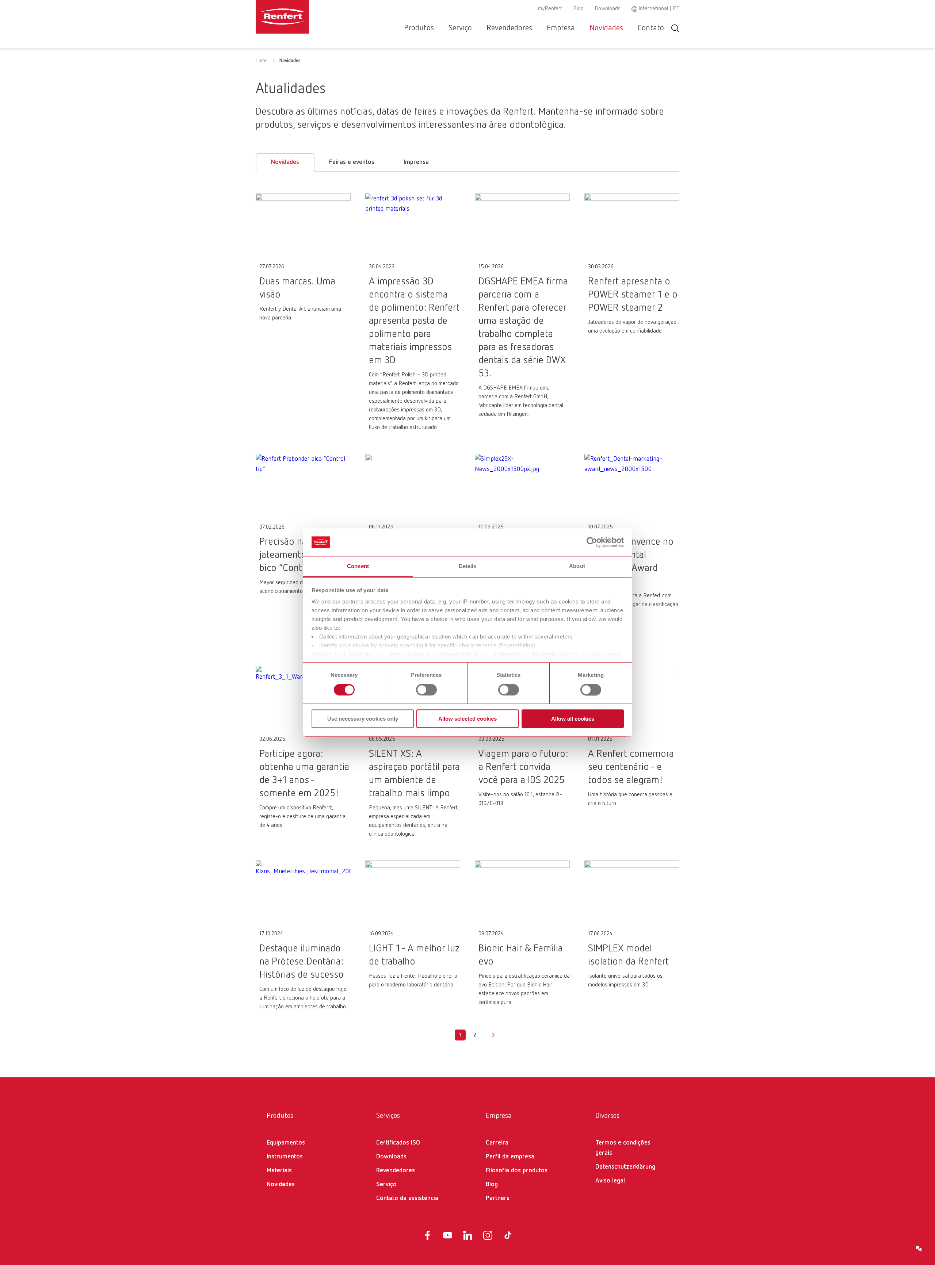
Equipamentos (286, 1142)
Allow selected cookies (467, 719)
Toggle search (675, 28)
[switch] (426, 689)
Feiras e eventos (351, 162)
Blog (578, 9)
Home (262, 60)
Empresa (561, 28)
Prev (441, 1035)
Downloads (608, 9)
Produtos (419, 28)
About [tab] (577, 566)
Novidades (606, 28)
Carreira (497, 1142)
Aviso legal (610, 1180)
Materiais (279, 1170)
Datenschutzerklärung (625, 1167)
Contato (651, 28)
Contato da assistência (407, 1198)
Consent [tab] (358, 566)
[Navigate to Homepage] (305, 17)
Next (493, 1035)
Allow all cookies (572, 719)
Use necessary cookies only (362, 719)
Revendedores (509, 28)
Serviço (460, 28)
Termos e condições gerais (622, 1147)
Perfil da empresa (510, 1156)
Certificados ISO (398, 1142)
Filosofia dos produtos (516, 1170)
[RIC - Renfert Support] (919, 1249)
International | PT (658, 9)
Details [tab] (468, 566)
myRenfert (550, 9)
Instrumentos (285, 1156)
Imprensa (416, 162)
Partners (498, 1198)
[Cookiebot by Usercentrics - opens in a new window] (592, 542)
